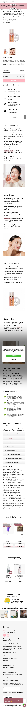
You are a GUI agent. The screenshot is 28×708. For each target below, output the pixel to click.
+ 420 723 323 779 (10, 632)
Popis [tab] (14, 117)
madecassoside (8, 150)
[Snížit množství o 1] (17, 76)
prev (4, 532)
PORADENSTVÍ (12, 4)
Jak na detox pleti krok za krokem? (12, 646)
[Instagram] (8, 635)
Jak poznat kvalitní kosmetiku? (11, 643)
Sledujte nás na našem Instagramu (14, 608)
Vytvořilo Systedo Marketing (10, 704)
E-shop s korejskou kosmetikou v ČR (12, 674)
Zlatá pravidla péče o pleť (10, 658)
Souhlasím (14, 355)
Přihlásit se (8, 697)
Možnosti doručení (6, 72)
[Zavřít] (25, 700)
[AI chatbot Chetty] (24, 705)
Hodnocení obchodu (8, 665)
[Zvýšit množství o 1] (24, 76)
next (22, 532)
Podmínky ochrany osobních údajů (12, 670)
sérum (19, 327)
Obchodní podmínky (8, 667)
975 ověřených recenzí (13, 596)
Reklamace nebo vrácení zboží (11, 672)
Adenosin (7, 218)
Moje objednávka (7, 677)
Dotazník (13, 8)
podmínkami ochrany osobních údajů (13, 693)
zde (13, 351)
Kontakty (5, 660)
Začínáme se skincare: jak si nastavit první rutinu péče (12, 649)
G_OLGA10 (8, 546)
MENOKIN (8, 22)
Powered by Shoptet (21, 704)
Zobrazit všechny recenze (16, 602)
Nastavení (13, 359)
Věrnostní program (8, 656)
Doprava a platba (7, 663)
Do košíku (14, 80)
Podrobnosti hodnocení (8, 20)
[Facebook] (4, 635)
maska (10, 438)
